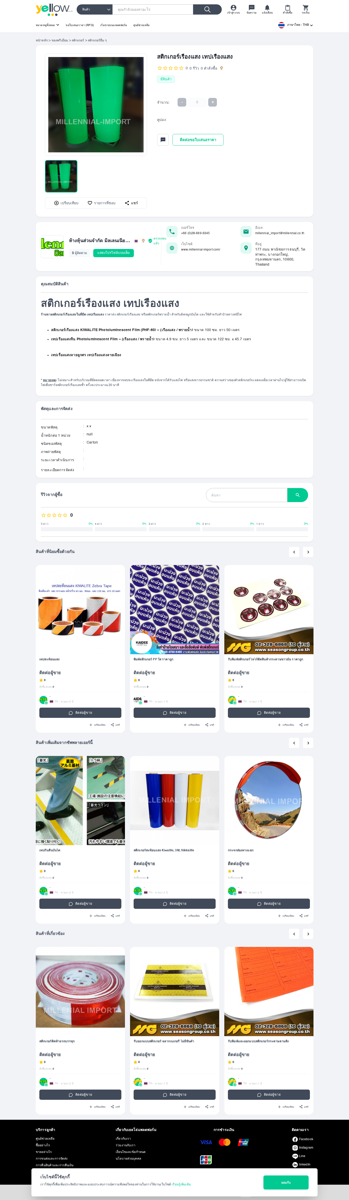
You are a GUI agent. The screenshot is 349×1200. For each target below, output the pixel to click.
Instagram (306, 1147)
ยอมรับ (286, 1182)
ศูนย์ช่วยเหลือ (141, 25)
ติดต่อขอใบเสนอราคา (198, 140)
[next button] (308, 552)
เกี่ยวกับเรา (123, 1138)
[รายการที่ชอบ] (118, 572)
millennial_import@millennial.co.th (279, 233)
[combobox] (82, 9)
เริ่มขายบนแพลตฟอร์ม (113, 25)
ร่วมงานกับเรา (125, 1145)
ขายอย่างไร (44, 1152)
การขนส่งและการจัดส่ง (51, 1158)
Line (302, 1156)
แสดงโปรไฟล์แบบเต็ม (113, 253)
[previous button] (294, 552)
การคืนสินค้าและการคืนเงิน (55, 1165)
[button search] (297, 495)
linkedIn (304, 1164)
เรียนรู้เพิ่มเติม (181, 1184)
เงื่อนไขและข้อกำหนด (131, 1152)
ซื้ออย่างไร (43, 1145)
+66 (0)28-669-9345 (195, 233)
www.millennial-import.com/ (200, 249)
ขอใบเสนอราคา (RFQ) (80, 25)
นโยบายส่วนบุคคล (128, 1158)
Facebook (306, 1139)
